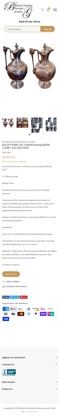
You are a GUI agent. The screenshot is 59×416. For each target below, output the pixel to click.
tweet (15, 297)
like (6, 297)
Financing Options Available (14, 161)
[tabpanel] (8, 122)
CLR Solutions (30, 411)
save (24, 297)
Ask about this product (16, 286)
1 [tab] (29, 134)
